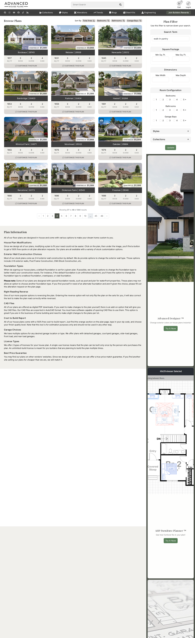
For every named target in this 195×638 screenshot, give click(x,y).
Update (170, 147)
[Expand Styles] (188, 131)
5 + (184, 99)
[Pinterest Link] (5, 12)
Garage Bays (132, 20)
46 (102, 216)
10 (85, 216)
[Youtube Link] (14, 12)
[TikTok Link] (23, 12)
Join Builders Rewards (178, 12)
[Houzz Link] (28, 12)
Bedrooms (102, 20)
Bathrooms (117, 20)
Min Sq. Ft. (160, 55)
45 (96, 216)
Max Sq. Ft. (181, 55)
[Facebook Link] (19, 12)
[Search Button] (120, 4)
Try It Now (170, 328)
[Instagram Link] (9, 12)
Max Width (160, 75)
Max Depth (181, 75)
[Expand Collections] (188, 139)
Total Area (87, 20)
